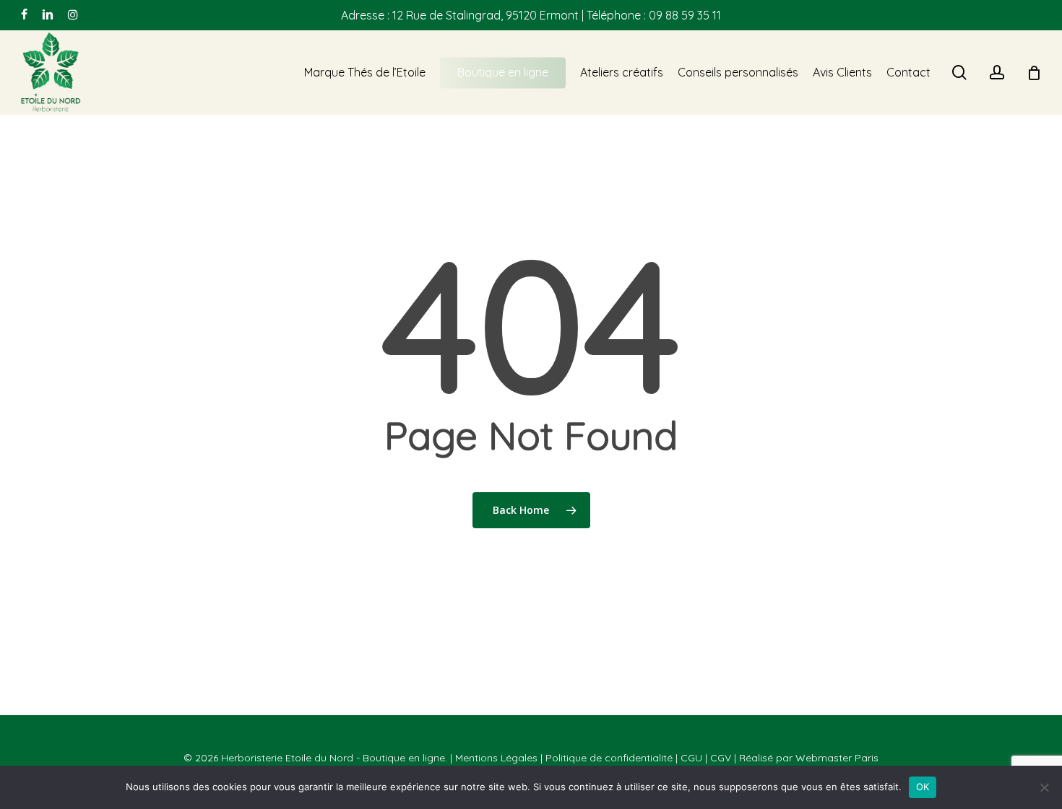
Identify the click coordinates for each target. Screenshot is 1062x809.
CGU (691, 757)
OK (923, 786)
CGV (720, 757)
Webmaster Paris (836, 757)
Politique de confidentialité (609, 757)
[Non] (1044, 787)
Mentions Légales (496, 757)
